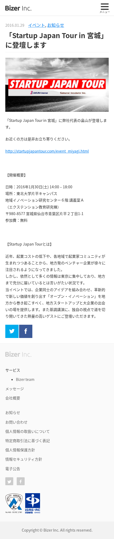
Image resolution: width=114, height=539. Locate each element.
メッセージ (14, 388)
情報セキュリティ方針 (23, 459)
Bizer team (25, 379)
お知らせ (55, 25)
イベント (36, 25)
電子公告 (12, 468)
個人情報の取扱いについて (27, 431)
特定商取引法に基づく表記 (27, 440)
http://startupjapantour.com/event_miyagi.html (47, 151)
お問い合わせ (16, 422)
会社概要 (12, 397)
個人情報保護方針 (20, 449)
